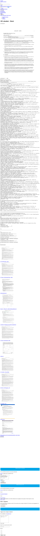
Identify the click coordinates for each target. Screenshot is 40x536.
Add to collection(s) (3, 15)
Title (1, 474)
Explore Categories (3, 1)
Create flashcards (8, 6)
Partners (4, 497)
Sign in (1, 473)
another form (9, 513)
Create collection (3, 482)
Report (1, 497)
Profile (1, 13)
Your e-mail (2, 523)
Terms (4, 499)
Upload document (3, 6)
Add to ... (2, 14)
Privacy (1, 499)
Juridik (3, 17)
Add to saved (9, 15)
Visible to (1, 479)
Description (3, 476)
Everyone (3, 480)
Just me (3, 481)
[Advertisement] (20, 26)
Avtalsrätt (3, 18)
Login (1, 5)
